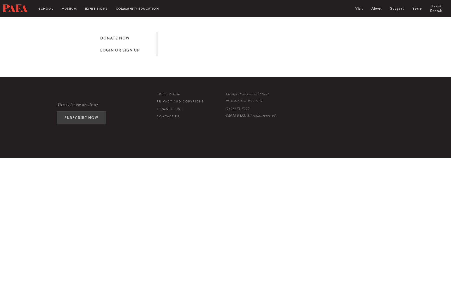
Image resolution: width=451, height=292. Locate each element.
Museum (69, 8)
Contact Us (168, 116)
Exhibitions (96, 8)
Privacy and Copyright (180, 101)
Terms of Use (169, 109)
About (376, 8)
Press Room (168, 94)
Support (397, 8)
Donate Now (114, 38)
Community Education (137, 8)
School (46, 8)
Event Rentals (436, 8)
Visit (359, 8)
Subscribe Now (81, 118)
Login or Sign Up (120, 50)
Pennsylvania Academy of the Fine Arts (15, 8)
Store (417, 8)
